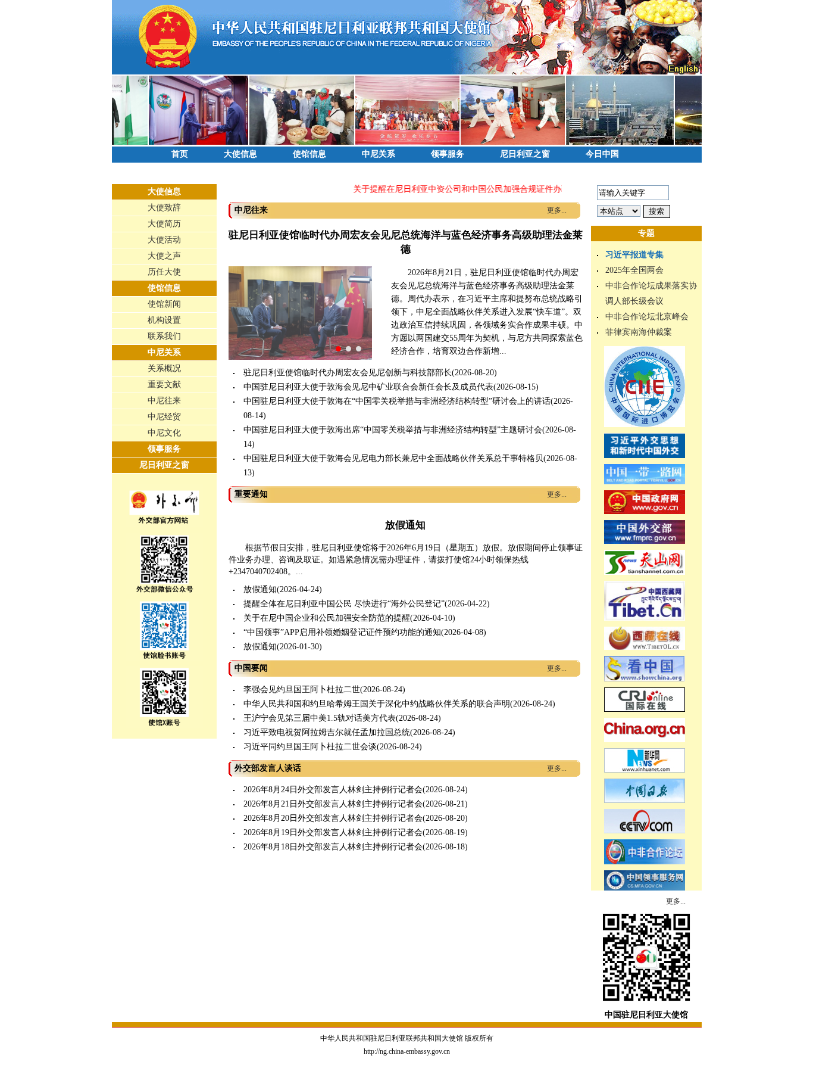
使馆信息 (309, 154)
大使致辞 (164, 207)
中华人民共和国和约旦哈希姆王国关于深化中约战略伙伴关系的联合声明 (376, 703)
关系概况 (164, 368)
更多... (557, 210)
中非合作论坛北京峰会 (647, 316)
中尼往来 (164, 400)
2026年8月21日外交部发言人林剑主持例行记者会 (333, 803)
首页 (179, 154)
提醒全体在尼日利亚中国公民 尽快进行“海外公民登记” (344, 603)
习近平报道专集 (634, 254)
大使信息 (240, 154)
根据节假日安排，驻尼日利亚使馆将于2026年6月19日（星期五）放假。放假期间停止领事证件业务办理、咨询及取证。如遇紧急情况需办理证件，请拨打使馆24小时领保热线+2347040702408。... (406, 559)
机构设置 (164, 320)
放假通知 (405, 525)
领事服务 (447, 154)
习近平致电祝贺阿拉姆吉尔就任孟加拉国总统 (326, 732)
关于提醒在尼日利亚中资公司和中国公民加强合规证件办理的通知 (462, 189)
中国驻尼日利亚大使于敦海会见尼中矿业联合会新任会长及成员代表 (368, 386)
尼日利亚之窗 (525, 154)
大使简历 (164, 223)
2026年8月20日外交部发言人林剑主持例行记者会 (333, 818)
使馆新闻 (164, 304)
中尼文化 (164, 432)
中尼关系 (378, 154)
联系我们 (164, 336)
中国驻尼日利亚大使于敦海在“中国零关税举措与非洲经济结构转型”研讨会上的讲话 (397, 401)
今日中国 (602, 154)
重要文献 (164, 384)
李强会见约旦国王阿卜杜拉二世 (301, 689)
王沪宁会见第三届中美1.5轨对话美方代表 (319, 718)
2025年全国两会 (634, 270)
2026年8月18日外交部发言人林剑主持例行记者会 (333, 846)
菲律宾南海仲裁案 (638, 332)
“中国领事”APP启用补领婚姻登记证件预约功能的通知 (342, 632)
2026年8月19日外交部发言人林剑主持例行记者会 (333, 832)
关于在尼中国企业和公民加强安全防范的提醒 (326, 618)
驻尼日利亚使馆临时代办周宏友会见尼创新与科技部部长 (347, 372)
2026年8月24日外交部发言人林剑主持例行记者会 (333, 789)
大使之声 (164, 255)
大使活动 (164, 239)
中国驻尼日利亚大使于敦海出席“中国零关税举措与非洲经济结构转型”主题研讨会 (392, 429)
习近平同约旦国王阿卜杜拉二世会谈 (310, 746)
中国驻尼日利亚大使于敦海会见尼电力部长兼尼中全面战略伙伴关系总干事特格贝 (393, 458)
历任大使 (164, 271)
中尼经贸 (164, 416)
